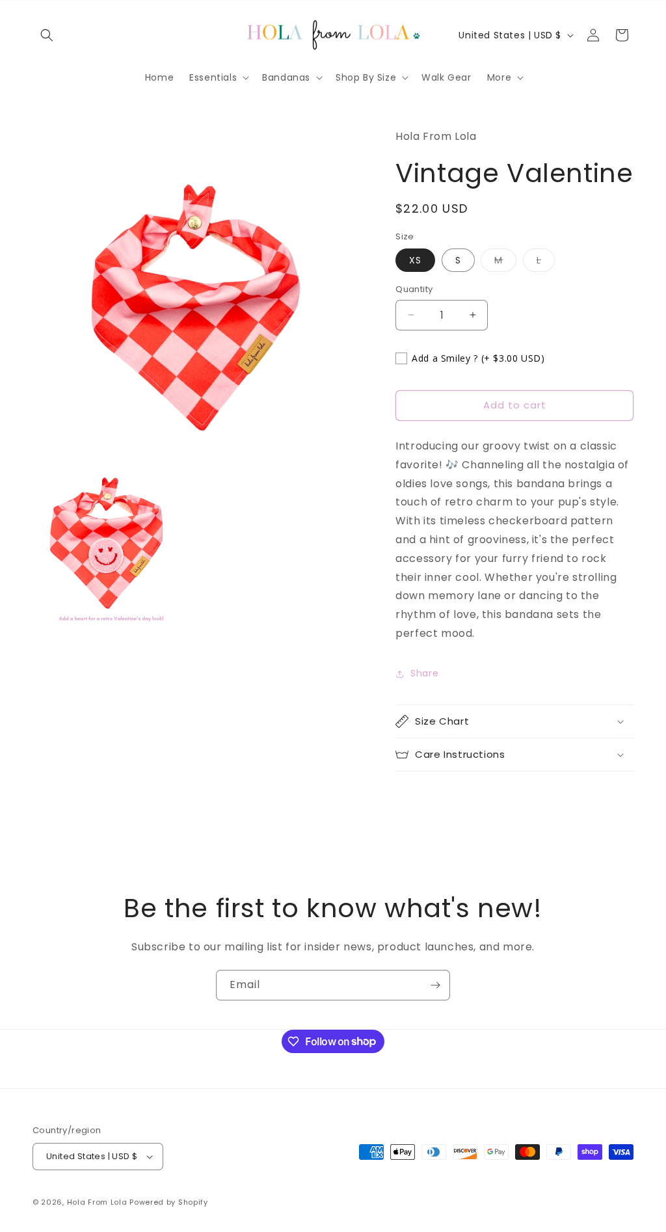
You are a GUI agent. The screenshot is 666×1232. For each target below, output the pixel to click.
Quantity (414, 289)
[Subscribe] (435, 985)
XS (415, 260)
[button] (47, 35)
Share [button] (424, 673)
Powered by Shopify (168, 1202)
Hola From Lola (97, 1202)
